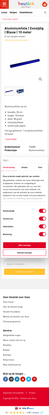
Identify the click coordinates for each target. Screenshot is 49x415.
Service (7, 330)
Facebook (6, 379)
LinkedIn (17, 379)
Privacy (32, 392)
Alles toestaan (24, 245)
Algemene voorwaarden (13, 392)
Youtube (23, 379)
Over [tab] (40, 167)
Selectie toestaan (24, 252)
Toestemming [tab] (9, 167)
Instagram (12, 379)
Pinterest (35, 379)
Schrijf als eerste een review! (17, 40)
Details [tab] (24, 167)
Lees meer (11, 138)
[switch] (42, 219)
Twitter (29, 379)
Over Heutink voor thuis (16, 297)
